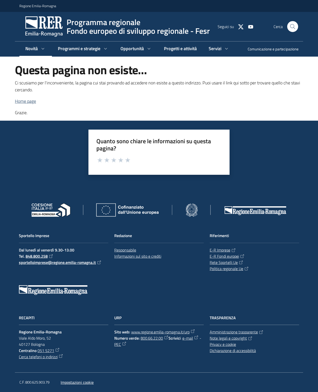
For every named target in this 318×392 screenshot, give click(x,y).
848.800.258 (37, 256)
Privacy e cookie (223, 344)
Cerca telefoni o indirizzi (38, 357)
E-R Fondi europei (224, 256)
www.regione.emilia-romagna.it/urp (160, 332)
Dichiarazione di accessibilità (233, 351)
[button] (293, 27)
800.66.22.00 (152, 338)
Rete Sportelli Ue (224, 262)
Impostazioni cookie (77, 382)
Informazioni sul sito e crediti (137, 256)
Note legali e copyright (228, 338)
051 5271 (46, 351)
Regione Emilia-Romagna (37, 5)
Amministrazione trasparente (234, 332)
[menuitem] (270, 49)
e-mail (187, 338)
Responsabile (125, 250)
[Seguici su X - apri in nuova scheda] (239, 26)
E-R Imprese (220, 250)
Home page (25, 101)
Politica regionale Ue (226, 269)
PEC (117, 344)
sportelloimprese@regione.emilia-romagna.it (57, 262)
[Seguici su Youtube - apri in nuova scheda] (249, 26)
